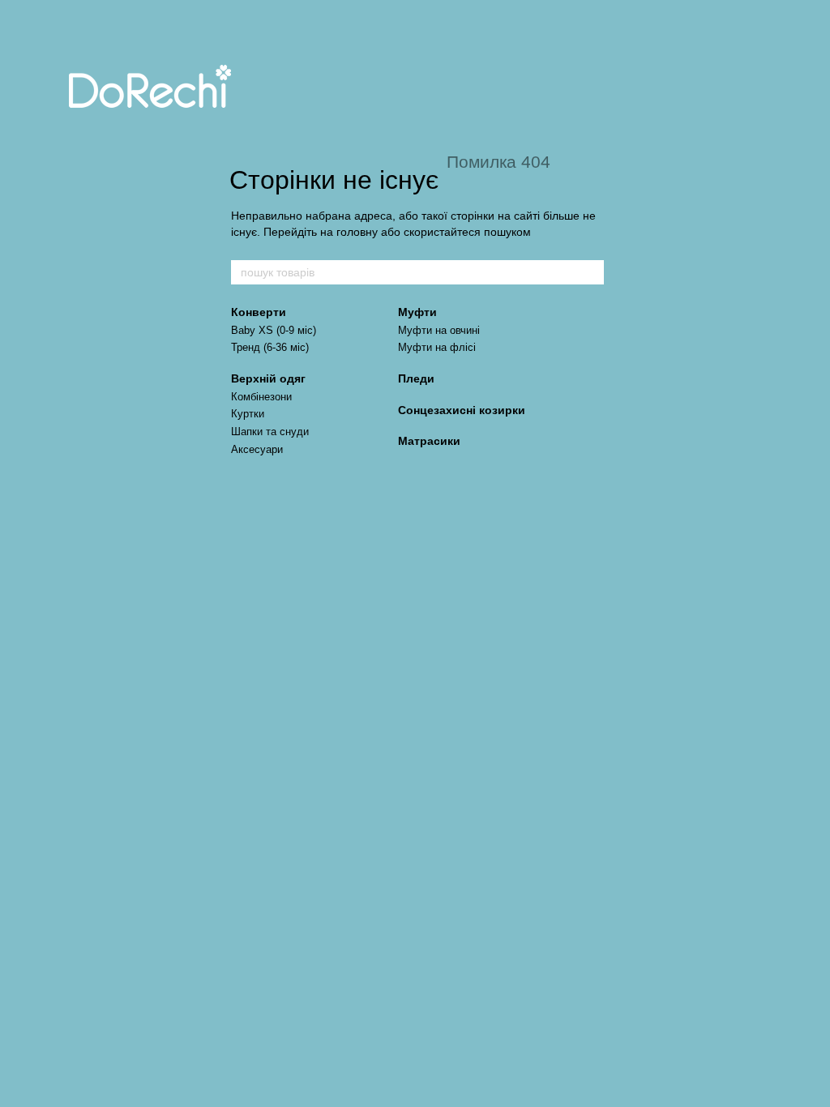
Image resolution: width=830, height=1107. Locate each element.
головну (357, 231)
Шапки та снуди (270, 431)
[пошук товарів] (591, 272)
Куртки (247, 414)
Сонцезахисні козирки (461, 410)
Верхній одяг (268, 378)
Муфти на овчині (439, 330)
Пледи (416, 378)
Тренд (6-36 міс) (270, 347)
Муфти (417, 312)
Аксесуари (257, 449)
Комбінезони (261, 397)
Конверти (258, 312)
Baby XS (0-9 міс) (273, 330)
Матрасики (429, 440)
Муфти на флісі (437, 347)
